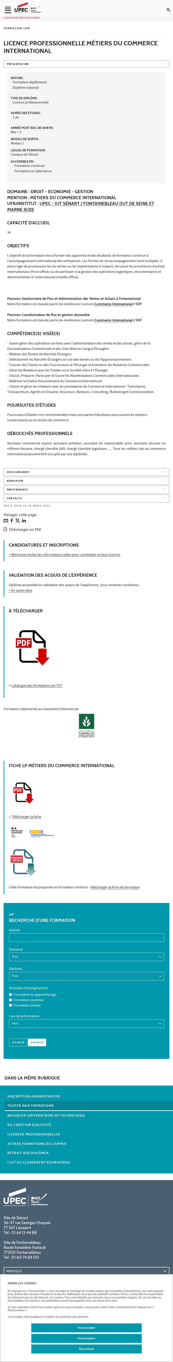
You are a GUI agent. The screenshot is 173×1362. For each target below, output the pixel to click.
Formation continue (29, 1000)
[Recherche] (170, 6)
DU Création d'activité (29, 1125)
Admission (15, 481)
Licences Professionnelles (33, 1134)
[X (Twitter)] (17, 521)
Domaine (16, 950)
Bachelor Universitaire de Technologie (46, 1115)
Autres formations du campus (37, 1144)
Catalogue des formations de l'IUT (36, 686)
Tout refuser (86, 1349)
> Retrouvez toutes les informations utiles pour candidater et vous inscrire (64, 555)
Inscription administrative (33, 1096)
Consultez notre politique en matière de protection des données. (50, 1316)
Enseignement (18, 472)
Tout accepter (86, 1327)
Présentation (18, 64)
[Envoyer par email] (6, 521)
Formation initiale (27, 1006)
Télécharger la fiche (26, 817)
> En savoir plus (20, 591)
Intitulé (14, 930)
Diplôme (15, 969)
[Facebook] (11, 521)
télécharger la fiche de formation (115, 887)
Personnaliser (86, 1338)
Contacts (14, 499)
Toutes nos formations (30, 1106)
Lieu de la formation (24, 1016)
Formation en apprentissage (35, 995)
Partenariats (17, 490)
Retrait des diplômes (28, 1153)
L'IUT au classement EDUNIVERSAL (39, 1162)
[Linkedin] (24, 521)
